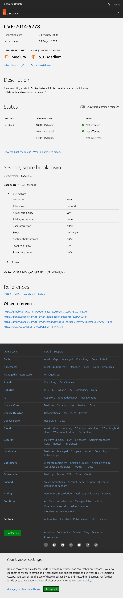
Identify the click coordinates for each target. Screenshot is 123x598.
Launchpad (29, 294)
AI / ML (8, 382)
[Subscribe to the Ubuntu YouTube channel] (79, 545)
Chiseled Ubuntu (79, 462)
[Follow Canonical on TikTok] (88, 545)
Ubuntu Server (12, 420)
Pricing (91, 482)
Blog (86, 532)
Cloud (7, 428)
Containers (10, 462)
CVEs (47, 443)
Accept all (51, 589)
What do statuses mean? (47, 151)
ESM (69, 439)
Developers (69, 412)
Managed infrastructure (18, 374)
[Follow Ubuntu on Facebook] (54, 545)
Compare (76, 451)
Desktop (48, 474)
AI (45, 501)
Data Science (66, 382)
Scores (15, 262)
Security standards (99, 439)
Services (82, 405)
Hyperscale (50, 420)
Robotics (9, 389)
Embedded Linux (67, 397)
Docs (94, 359)
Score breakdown (41, 65)
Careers (77, 532)
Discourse (103, 482)
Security (8, 439)
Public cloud (85, 432)
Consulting (82, 359)
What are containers (55, 462)
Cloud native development (59, 511)
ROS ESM (49, 389)
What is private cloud (87, 428)
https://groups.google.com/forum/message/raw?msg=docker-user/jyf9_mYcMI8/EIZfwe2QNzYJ (58, 321)
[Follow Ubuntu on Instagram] (71, 545)
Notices (57, 443)
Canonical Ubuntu (13, 3)
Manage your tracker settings (23, 589)
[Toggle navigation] (118, 13)
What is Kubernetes (55, 366)
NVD (17, 294)
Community (81, 389)
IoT (6, 397)
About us (49, 532)
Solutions (9, 501)
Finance (103, 519)
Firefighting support (55, 485)
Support (58, 351)
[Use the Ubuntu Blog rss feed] (96, 545)
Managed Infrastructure (88, 501)
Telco (93, 519)
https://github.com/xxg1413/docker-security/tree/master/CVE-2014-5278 (46, 311)
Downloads (10, 474)
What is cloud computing (58, 428)
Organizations (52, 412)
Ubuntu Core (11, 405)
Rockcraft (79, 466)
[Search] (108, 4)
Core (78, 474)
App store (49, 397)
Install (47, 351)
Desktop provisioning (87, 493)
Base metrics (19, 193)
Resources (108, 366)
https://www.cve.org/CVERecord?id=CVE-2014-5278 (33, 326)
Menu (117, 4)
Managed (67, 359)
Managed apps (52, 374)
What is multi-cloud (64, 432)
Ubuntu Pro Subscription (58, 493)
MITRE (7, 294)
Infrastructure (64, 501)
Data (51, 501)
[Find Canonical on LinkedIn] (63, 545)
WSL (69, 474)
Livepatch (80, 439)
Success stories (65, 405)
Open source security (56, 506)
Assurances (71, 443)
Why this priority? (14, 65)
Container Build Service (57, 466)
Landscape (10, 451)
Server (60, 474)
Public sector (80, 519)
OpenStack (10, 351)
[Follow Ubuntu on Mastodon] (46, 545)
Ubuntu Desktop (13, 412)
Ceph (7, 359)
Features (49, 405)
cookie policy (84, 580)
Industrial (65, 519)
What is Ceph (51, 359)
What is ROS (65, 389)
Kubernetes (10, 366)
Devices (106, 493)
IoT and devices (79, 506)
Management (88, 397)
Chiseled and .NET (102, 462)
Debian (42, 294)
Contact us (13, 533)
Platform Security (54, 439)
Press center (51, 537)
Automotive (50, 519)
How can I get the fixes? (17, 151)
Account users (76, 482)
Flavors (83, 412)
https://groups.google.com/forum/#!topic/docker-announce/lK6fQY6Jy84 (45, 316)
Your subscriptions (54, 482)
